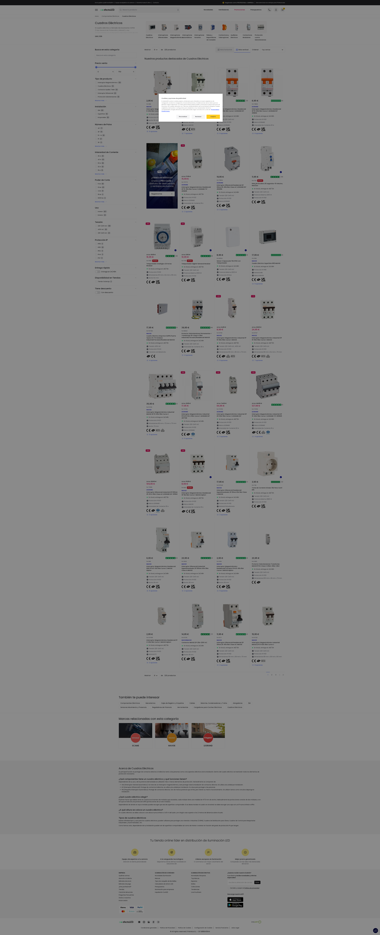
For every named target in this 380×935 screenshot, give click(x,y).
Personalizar (183, 116)
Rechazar (198, 116)
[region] (191, 108)
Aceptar (213, 116)
